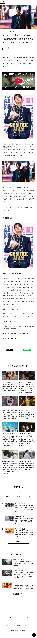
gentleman (14, 338)
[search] (34, 2)
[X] (16, 618)
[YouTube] (21, 618)
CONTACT (7, 625)
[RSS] (27, 618)
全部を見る (18, 541)
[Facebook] (10, 618)
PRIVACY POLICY (28, 625)
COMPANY (17, 625)
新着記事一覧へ (18, 594)
